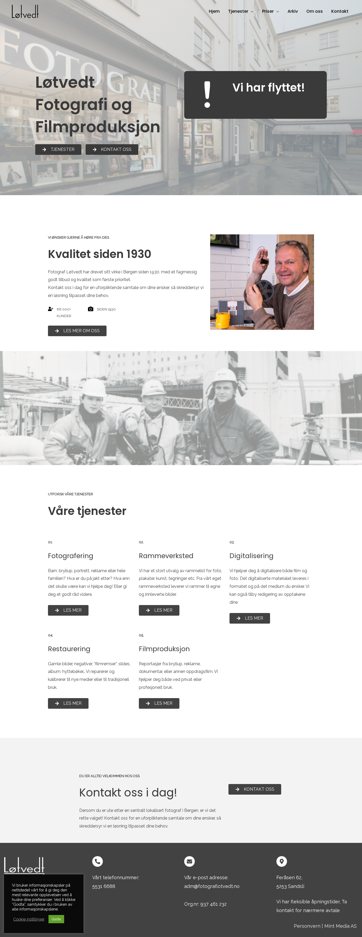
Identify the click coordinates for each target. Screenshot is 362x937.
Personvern (307, 926)
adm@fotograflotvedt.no (212, 886)
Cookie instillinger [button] (29, 919)
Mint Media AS (340, 926)
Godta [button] (56, 919)
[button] (251, 11)
